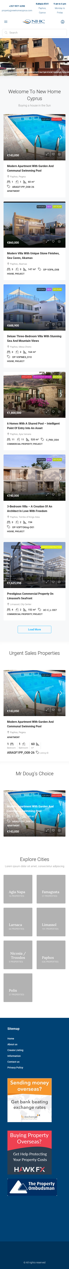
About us (12, 1044)
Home (10, 1038)
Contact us (13, 1061)
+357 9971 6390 (17, 6)
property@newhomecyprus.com (17, 10)
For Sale (46, 119)
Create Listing (15, 1050)
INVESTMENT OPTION (42, 377)
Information (14, 1056)
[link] (34, 137)
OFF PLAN (57, 207)
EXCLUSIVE (56, 119)
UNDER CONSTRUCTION (51, 547)
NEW (49, 207)
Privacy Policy (15, 1067)
